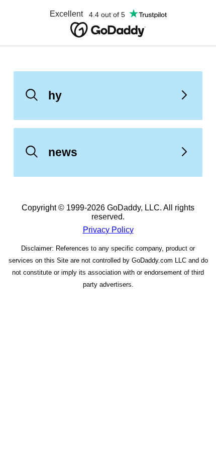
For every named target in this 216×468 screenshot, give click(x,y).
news (62, 152)
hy (55, 95)
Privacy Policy (108, 229)
